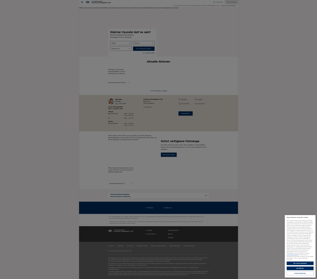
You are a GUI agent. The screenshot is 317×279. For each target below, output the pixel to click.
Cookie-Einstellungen (300, 273)
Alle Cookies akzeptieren (300, 263)
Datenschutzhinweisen (292, 255)
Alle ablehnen (300, 268)
